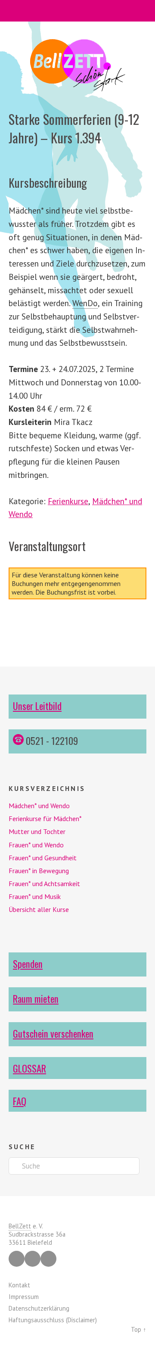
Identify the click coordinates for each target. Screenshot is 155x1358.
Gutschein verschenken (53, 1033)
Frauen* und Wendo (36, 844)
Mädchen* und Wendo (39, 805)
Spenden (28, 963)
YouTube (48, 1259)
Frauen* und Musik (35, 896)
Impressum (24, 1297)
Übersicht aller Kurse (39, 909)
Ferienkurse (68, 501)
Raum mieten (36, 998)
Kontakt (19, 1285)
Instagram (32, 1259)
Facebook (17, 1259)
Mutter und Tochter (37, 831)
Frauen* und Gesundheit (43, 857)
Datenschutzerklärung (39, 1308)
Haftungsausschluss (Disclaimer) (53, 1320)
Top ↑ (138, 1329)
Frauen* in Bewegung (39, 870)
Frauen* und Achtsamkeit (44, 883)
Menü (77, 11)
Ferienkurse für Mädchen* (45, 818)
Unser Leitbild (37, 705)
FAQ (19, 1101)
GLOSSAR (29, 1068)
